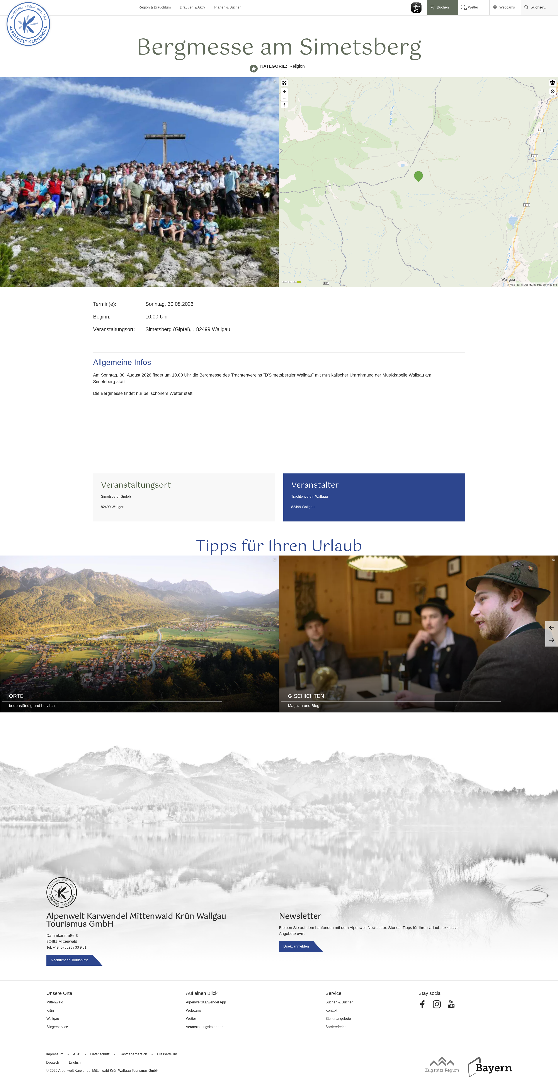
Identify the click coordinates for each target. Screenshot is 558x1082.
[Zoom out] (284, 98)
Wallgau (52, 1018)
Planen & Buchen (228, 7)
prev (551, 627)
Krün (50, 1010)
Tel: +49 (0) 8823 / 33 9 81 (66, 947)
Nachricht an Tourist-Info (69, 960)
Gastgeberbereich (133, 1054)
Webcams (507, 7)
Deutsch (52, 1062)
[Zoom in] (284, 91)
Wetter (473, 7)
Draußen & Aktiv (192, 7)
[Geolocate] (552, 91)
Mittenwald (54, 1002)
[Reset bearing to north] (284, 104)
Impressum (54, 1054)
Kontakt (331, 1010)
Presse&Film (167, 1054)
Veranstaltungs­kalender (204, 1027)
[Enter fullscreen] (284, 82)
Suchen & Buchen (339, 1002)
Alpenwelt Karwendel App (206, 1002)
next (551, 640)
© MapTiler (513, 284)
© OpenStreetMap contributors (539, 284)
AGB (76, 1054)
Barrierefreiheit (336, 1027)
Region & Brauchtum (154, 7)
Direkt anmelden (296, 946)
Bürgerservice (57, 1027)
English (75, 1062)
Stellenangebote (338, 1018)
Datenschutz (100, 1054)
